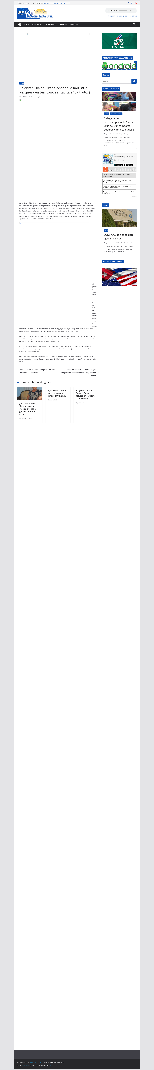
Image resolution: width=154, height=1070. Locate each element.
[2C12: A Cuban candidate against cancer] (119, 218)
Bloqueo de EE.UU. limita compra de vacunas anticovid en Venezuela (37, 371)
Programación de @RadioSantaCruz (122, 16)
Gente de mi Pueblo (116, 114)
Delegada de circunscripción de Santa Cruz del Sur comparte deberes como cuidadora (119, 124)
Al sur (26, 24)
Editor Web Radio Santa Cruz (125, 243)
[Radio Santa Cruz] (19, 24)
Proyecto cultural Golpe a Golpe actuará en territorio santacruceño (86, 394)
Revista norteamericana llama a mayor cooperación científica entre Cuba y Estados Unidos (78, 372)
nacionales (37, 24)
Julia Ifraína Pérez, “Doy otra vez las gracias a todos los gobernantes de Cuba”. (28, 409)
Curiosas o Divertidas (69, 24)
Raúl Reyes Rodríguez (123, 134)
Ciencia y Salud (51, 24)
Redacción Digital (36, 97)
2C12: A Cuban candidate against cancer (119, 236)
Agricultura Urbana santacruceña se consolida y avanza (57, 393)
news (106, 230)
